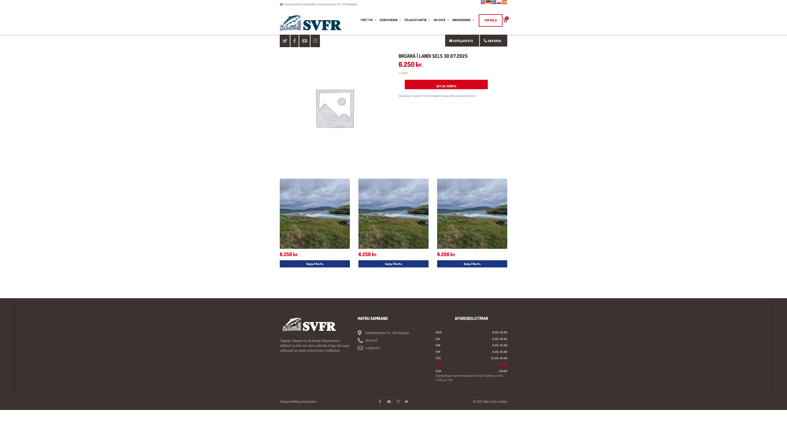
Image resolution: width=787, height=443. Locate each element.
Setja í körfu (446, 86)
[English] (483, 2)
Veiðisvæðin (388, 20)
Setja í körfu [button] (314, 264)
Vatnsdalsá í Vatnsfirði (462, 96)
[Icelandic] (494, 2)
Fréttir (367, 20)
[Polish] (499, 2)
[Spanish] (504, 2)
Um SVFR (439, 20)
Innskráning (461, 20)
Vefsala (490, 20)
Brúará (444, 96)
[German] (488, 2)
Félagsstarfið (415, 20)
